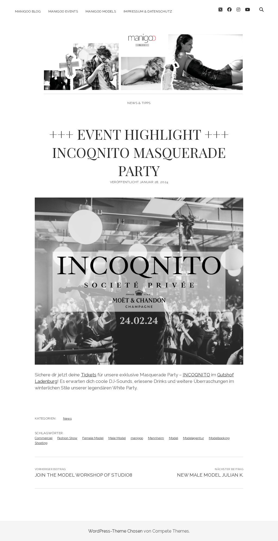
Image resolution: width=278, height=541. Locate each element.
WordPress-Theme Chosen (115, 531)
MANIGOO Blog (28, 11)
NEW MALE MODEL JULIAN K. (210, 475)
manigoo (137, 438)
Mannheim (156, 438)
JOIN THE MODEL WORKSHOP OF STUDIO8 (83, 475)
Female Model (92, 438)
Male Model (117, 438)
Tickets (88, 374)
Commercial (43, 438)
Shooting (41, 443)
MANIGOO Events (63, 11)
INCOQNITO (196, 374)
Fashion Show (67, 438)
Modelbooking (219, 438)
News (67, 418)
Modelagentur (193, 438)
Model (173, 438)
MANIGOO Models (101, 11)
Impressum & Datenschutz (148, 11)
